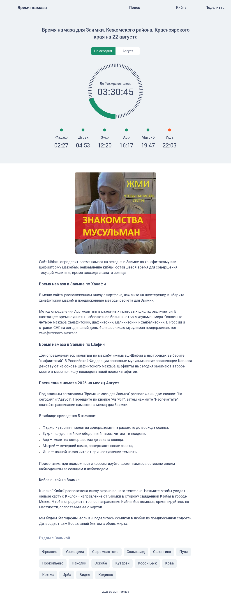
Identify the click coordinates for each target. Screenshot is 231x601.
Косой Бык (147, 563)
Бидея (84, 575)
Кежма (48, 575)
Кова (169, 563)
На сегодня (103, 51)
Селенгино (162, 552)
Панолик (79, 563)
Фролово (49, 552)
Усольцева (75, 552)
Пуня (183, 552)
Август (127, 51)
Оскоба (101, 563)
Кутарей (122, 563)
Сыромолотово (105, 552)
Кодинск (105, 575)
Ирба (66, 575)
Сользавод (136, 552)
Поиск (134, 7)
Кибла (181, 7)
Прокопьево (52, 563)
